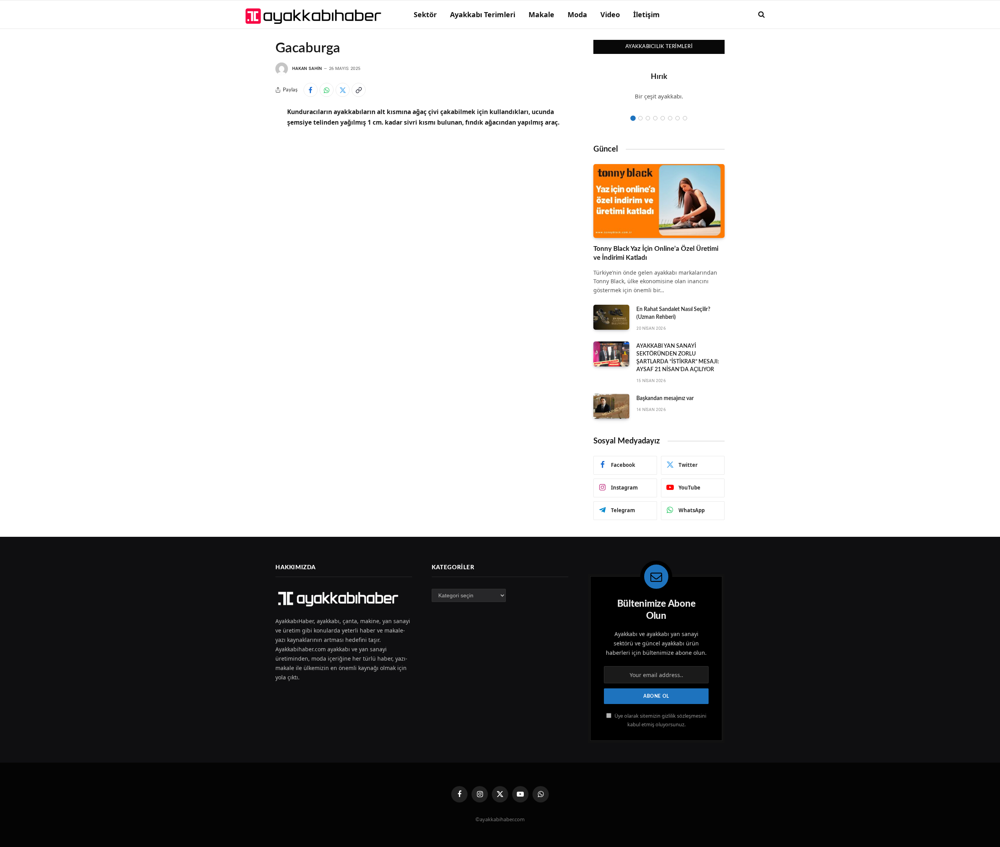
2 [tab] (640, 118)
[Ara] (761, 14)
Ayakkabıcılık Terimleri (659, 46)
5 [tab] (662, 118)
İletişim (646, 14)
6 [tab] (670, 118)
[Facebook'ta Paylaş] (311, 90)
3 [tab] (648, 118)
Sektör (425, 14)
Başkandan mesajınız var (665, 398)
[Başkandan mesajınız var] (611, 406)
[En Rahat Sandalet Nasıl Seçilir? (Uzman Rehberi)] (611, 317)
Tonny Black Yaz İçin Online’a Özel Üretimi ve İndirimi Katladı (655, 253)
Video (610, 14)
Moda (577, 14)
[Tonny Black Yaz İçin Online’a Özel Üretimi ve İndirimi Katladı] (659, 201)
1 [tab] (633, 118)
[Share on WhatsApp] (327, 90)
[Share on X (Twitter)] (343, 90)
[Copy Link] (359, 90)
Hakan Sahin (307, 68)
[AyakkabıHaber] (315, 14)
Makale (541, 14)
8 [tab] (685, 118)
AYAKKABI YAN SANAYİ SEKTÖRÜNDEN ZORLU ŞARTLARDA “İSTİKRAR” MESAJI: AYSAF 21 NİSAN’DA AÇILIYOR (677, 357)
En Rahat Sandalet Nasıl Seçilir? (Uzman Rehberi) (673, 313)
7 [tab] (677, 118)
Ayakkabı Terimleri (482, 14)
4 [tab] (655, 118)
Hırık (659, 76)
